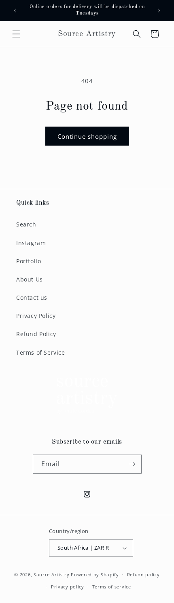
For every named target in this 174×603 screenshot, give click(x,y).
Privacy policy (67, 587)
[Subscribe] (132, 464)
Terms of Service (40, 352)
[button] (16, 34)
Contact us (31, 297)
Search (26, 224)
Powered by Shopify (95, 574)
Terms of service (111, 587)
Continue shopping (87, 136)
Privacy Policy (35, 315)
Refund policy (143, 574)
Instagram (31, 243)
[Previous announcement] (15, 10)
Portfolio (28, 261)
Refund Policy (36, 334)
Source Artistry (52, 574)
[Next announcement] (159, 10)
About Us (29, 279)
